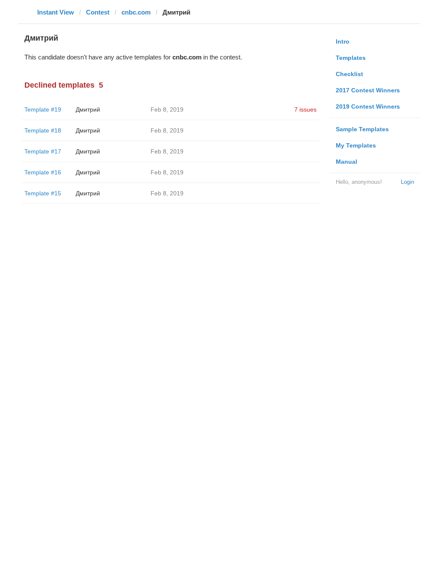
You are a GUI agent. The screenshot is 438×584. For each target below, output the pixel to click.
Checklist (349, 74)
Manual (346, 161)
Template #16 (42, 172)
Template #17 (42, 151)
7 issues (305, 109)
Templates (351, 57)
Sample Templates (362, 129)
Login (407, 182)
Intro (342, 41)
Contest (98, 12)
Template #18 (42, 130)
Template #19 (42, 109)
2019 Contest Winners (368, 106)
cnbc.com (136, 12)
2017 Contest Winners (368, 90)
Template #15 (42, 193)
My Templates (356, 145)
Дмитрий (88, 109)
